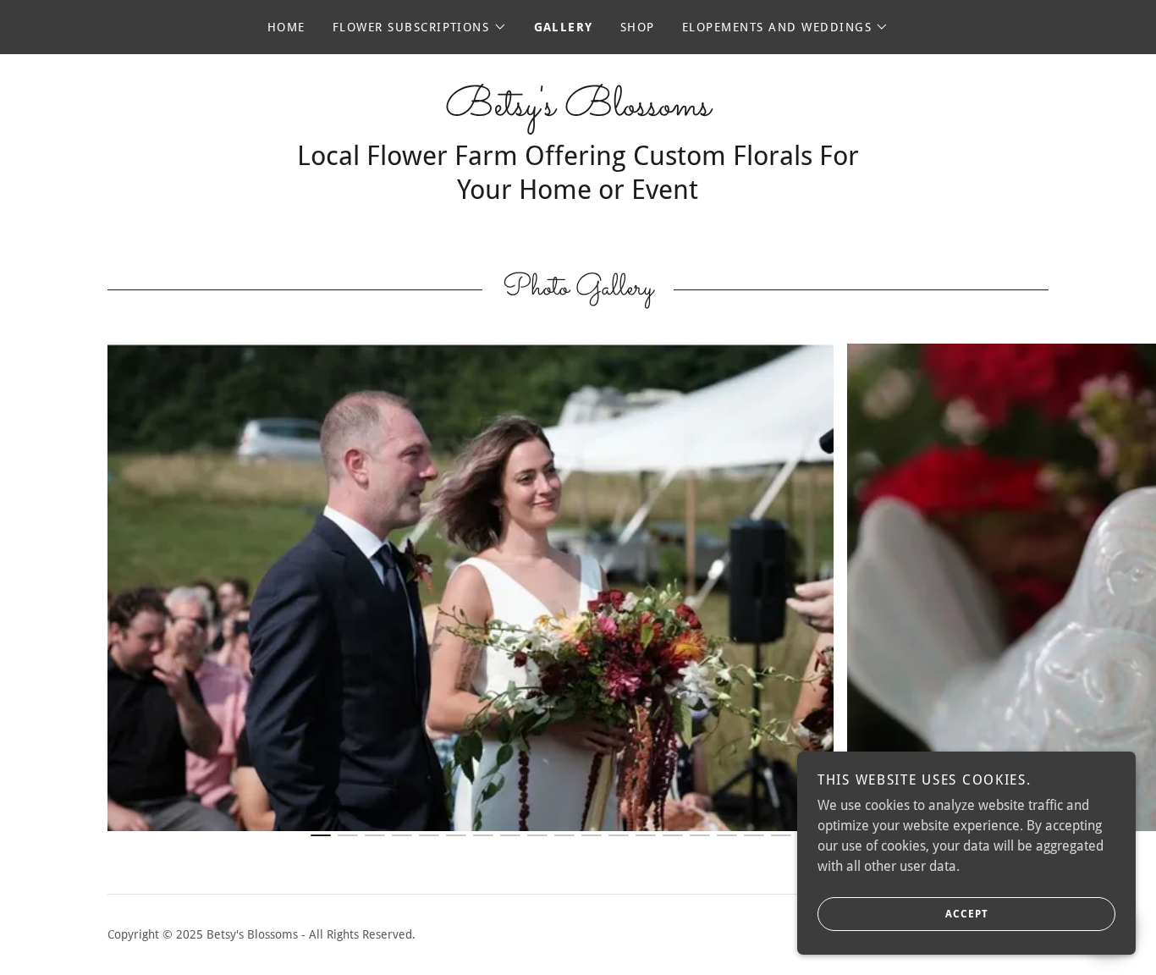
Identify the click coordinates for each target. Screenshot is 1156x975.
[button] (420, 27)
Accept (966, 914)
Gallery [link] (564, 27)
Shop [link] (637, 27)
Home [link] (286, 27)
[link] (578, 110)
